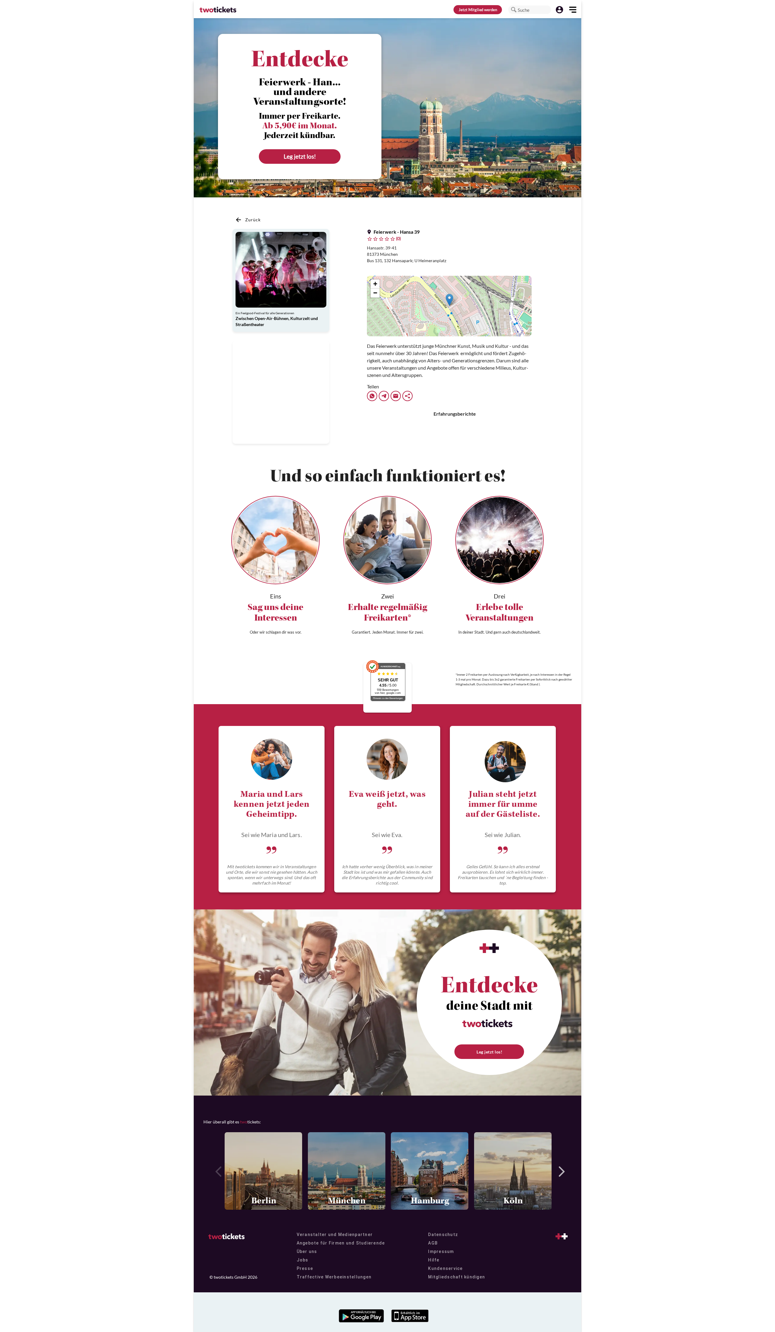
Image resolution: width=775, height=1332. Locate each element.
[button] (513, 9)
